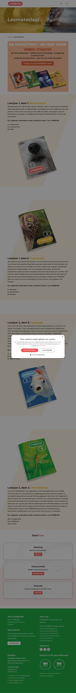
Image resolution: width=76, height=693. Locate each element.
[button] (38, 355)
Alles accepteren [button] (29, 350)
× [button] (62, 337)
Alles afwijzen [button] (47, 350)
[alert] (38, 346)
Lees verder (42, 346)
